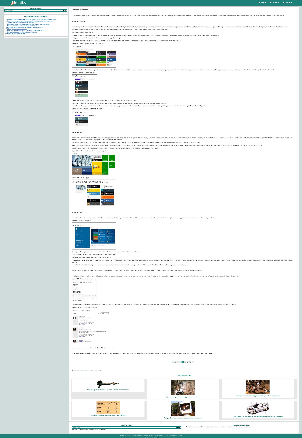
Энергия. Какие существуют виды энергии (20, 22)
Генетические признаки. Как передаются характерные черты (25, 30)
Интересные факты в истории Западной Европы (22, 32)
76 (177, 362)
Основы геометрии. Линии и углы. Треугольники (22, 26)
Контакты (288, 2)
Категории (276, 2)
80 (187, 362)
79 (185, 362)
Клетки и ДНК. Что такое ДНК (16, 33)
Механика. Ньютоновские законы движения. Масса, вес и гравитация (28, 24)
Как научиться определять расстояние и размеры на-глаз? (25, 27)
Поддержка (179, 435)
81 (190, 362)
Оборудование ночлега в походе (17, 29)
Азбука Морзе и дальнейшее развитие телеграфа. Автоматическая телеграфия (31, 19)
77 (180, 362)
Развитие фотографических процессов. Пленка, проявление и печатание (29, 21)
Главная (263, 2)
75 (175, 362)
